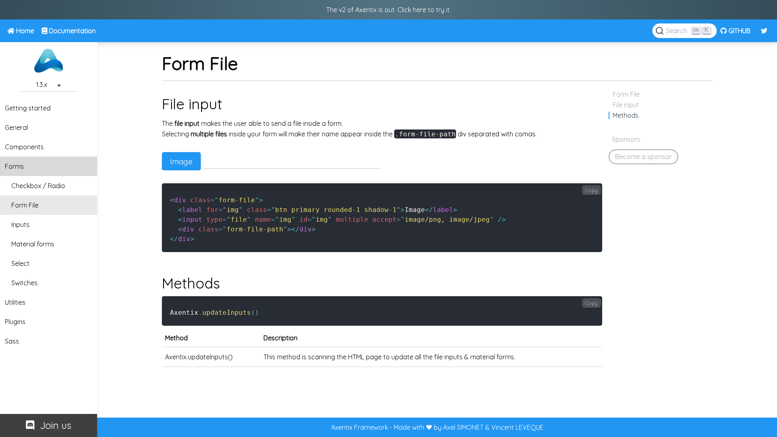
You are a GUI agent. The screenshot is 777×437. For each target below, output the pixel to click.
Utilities (15, 302)
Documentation (71, 31)
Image (181, 161)
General (16, 127)
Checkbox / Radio (38, 186)
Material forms (32, 244)
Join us (52, 425)
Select (20, 263)
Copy (591, 190)
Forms (14, 166)
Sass (12, 341)
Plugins (15, 322)
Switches (24, 283)
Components (24, 147)
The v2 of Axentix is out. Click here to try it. (388, 9)
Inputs (20, 225)
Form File (24, 205)
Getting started (28, 108)
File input (626, 104)
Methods (626, 115)
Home (24, 31)
